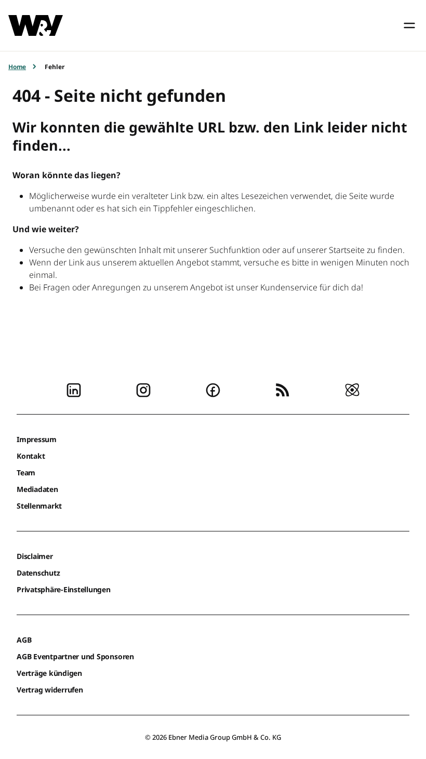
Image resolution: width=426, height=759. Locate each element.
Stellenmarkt (39, 506)
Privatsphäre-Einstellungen (64, 589)
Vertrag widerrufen (50, 690)
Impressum (37, 439)
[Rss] (282, 389)
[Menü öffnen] (409, 25)
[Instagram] (143, 389)
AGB (24, 640)
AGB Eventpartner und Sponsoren (75, 656)
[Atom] (352, 389)
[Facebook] (213, 389)
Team (26, 472)
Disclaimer (35, 556)
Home (17, 66)
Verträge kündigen (49, 673)
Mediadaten (37, 489)
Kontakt (31, 456)
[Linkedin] (73, 389)
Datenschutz (38, 573)
